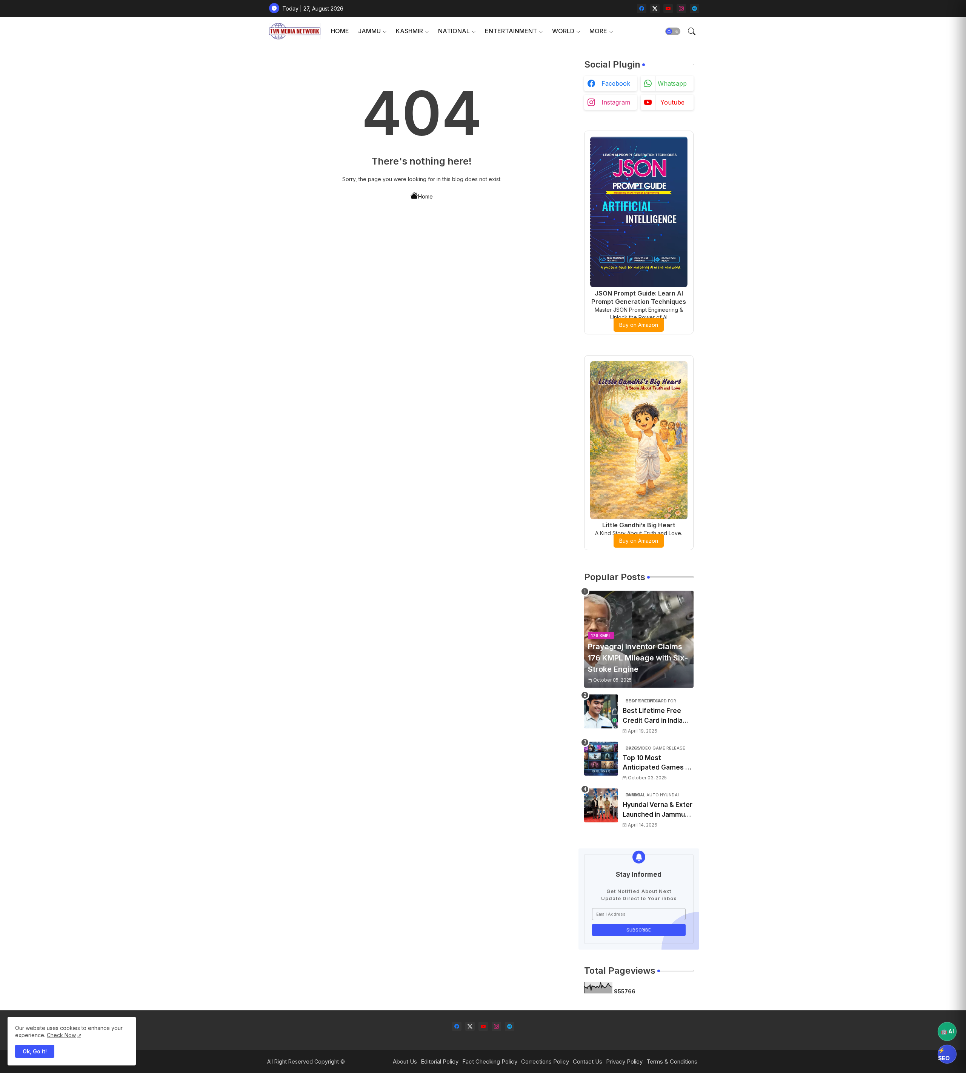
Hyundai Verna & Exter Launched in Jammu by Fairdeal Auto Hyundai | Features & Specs (657, 810)
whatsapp (672, 83)
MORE (598, 31)
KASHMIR (409, 31)
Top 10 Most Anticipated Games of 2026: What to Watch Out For (657, 763)
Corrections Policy (545, 1061)
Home (425, 196)
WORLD (563, 31)
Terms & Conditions (671, 1061)
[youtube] (668, 8)
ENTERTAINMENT (511, 31)
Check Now (61, 1035)
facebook (615, 83)
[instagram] (681, 8)
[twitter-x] (655, 8)
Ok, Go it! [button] (35, 1051)
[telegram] (694, 8)
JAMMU (369, 31)
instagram (615, 102)
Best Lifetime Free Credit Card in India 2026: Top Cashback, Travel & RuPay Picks (656, 716)
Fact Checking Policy (489, 1061)
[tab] (340, 31)
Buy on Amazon (638, 325)
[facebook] (641, 8)
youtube (672, 102)
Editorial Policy (439, 1061)
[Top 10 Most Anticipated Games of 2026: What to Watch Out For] (601, 759)
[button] (672, 31)
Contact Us (587, 1061)
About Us (405, 1061)
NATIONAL (454, 31)
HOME (340, 31)
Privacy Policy (624, 1061)
